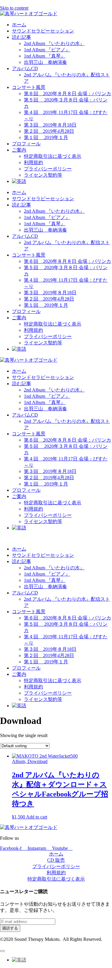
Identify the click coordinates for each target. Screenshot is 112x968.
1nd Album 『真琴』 (44, 55)
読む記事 (21, 37)
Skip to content (14, 7)
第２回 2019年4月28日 (49, 131)
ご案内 (19, 149)
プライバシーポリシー (48, 168)
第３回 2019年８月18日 (50, 124)
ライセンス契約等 (43, 175)
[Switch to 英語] (19, 181)
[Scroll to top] (2, 951)
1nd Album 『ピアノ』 (47, 49)
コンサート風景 (28, 87)
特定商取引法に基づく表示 (52, 156)
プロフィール (26, 143)
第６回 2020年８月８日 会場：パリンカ (67, 93)
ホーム (19, 24)
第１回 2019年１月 (46, 137)
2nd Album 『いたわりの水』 (54, 43)
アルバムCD (25, 68)
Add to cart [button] (36, 816)
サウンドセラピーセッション (43, 30)
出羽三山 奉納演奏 (45, 62)
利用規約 (33, 162)
